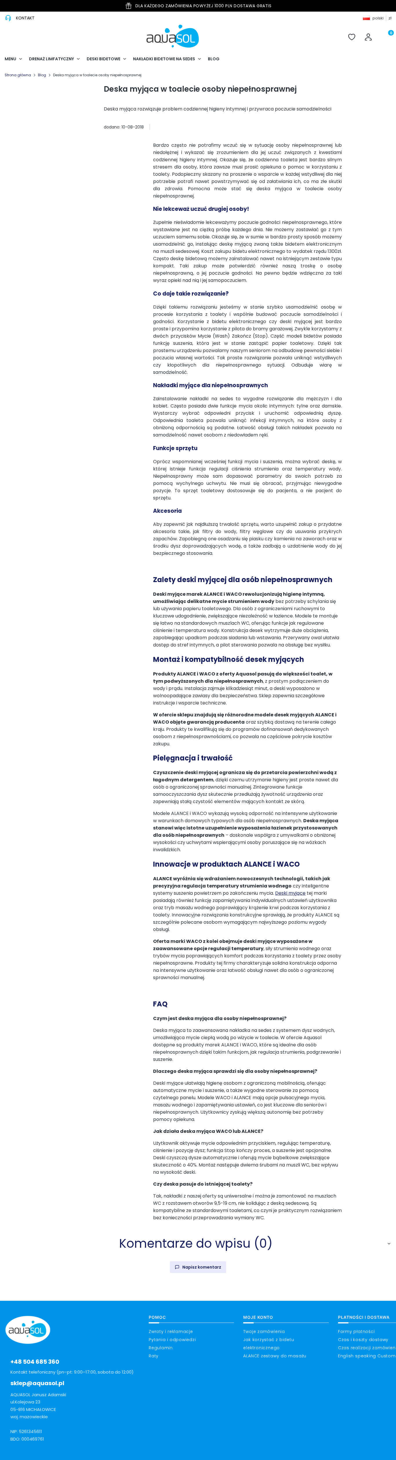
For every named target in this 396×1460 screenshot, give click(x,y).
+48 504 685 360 (34, 1362)
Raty (154, 1356)
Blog (42, 75)
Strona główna (18, 75)
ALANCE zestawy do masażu (274, 1356)
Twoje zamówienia (264, 1331)
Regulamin (161, 1348)
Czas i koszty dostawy (363, 1340)
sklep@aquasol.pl (37, 1383)
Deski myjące (290, 893)
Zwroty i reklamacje (171, 1331)
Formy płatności (356, 1331)
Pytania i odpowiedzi (172, 1340)
